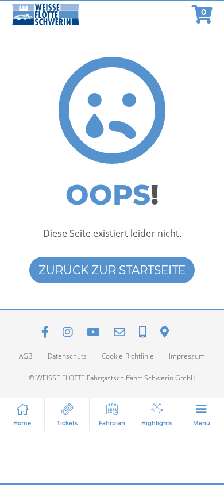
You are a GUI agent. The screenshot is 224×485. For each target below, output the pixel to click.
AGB (26, 356)
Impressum (187, 356)
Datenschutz (67, 356)
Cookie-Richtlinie (128, 356)
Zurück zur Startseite (112, 270)
